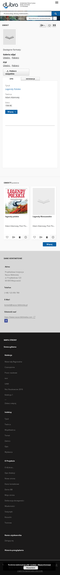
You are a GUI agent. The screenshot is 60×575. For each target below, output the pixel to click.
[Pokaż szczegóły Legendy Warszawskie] (53, 237)
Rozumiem (30, 567)
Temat (7, 435)
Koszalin (8, 517)
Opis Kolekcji (10, 473)
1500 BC (8, 105)
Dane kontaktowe (12, 484)
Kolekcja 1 (9, 395)
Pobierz (15, 57)
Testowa (8, 522)
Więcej (49, 244)
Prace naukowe (11, 373)
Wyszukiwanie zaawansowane (39, 18)
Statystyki (9, 511)
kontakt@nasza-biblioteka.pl (16, 305)
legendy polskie (12, 216)
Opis (6, 446)
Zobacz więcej (10, 403)
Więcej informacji (44, 565)
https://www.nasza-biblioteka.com (18, 317)
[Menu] (56, 2)
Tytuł (7, 419)
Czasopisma (10, 367)
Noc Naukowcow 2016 (14, 389)
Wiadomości (10, 506)
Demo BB (9, 489)
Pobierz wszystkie (10, 72)
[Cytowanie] (54, 25)
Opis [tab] (11, 79)
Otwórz (7, 57)
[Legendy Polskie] (9, 37)
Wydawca (9, 452)
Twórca (8, 424)
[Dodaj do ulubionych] (49, 25)
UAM (7, 384)
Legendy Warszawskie (42, 216)
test (6, 378)
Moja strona (10, 495)
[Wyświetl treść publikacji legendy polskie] (19, 237)
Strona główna (10, 347)
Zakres (7, 441)
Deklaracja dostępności (14, 500)
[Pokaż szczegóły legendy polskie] (25, 237)
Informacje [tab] (30, 79)
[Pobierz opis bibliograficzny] (13, 237)
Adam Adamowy (12, 97)
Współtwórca (10, 430)
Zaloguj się (9, 540)
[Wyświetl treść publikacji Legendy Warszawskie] (47, 237)
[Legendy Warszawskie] (44, 201)
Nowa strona (10, 478)
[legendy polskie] (16, 201)
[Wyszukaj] (56, 13)
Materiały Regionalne (13, 361)
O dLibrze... (9, 467)
